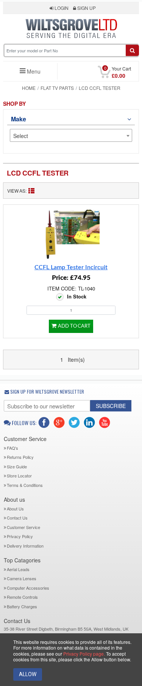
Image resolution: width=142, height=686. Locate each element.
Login (61, 8)
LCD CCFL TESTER (38, 173)
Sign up (86, 8)
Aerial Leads (18, 569)
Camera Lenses (21, 578)
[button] (71, 42)
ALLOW (27, 674)
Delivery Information (25, 546)
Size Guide (17, 466)
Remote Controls (22, 597)
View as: (17, 190)
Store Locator (19, 476)
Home (29, 88)
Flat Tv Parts (57, 88)
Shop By (14, 103)
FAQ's (12, 448)
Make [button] (18, 119)
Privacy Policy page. (84, 653)
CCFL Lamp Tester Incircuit (71, 267)
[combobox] (71, 135)
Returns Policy (20, 457)
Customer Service (23, 527)
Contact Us (17, 518)
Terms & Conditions (25, 485)
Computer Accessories (28, 588)
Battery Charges (22, 606)
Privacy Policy (20, 536)
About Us (15, 508)
